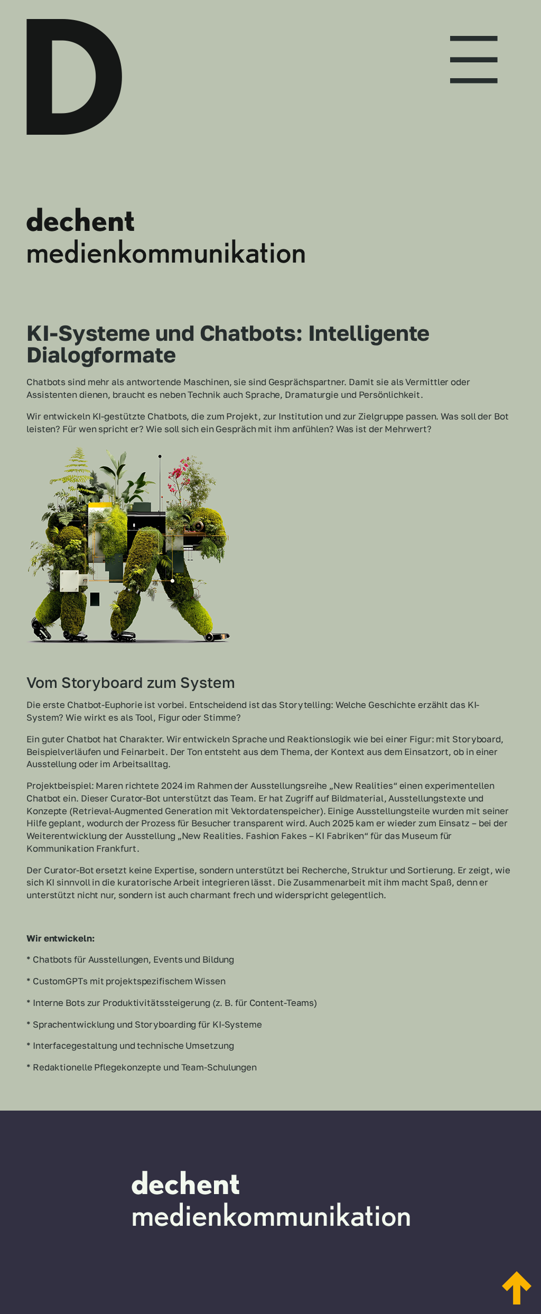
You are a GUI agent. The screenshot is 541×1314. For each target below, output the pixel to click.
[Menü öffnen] (474, 50)
